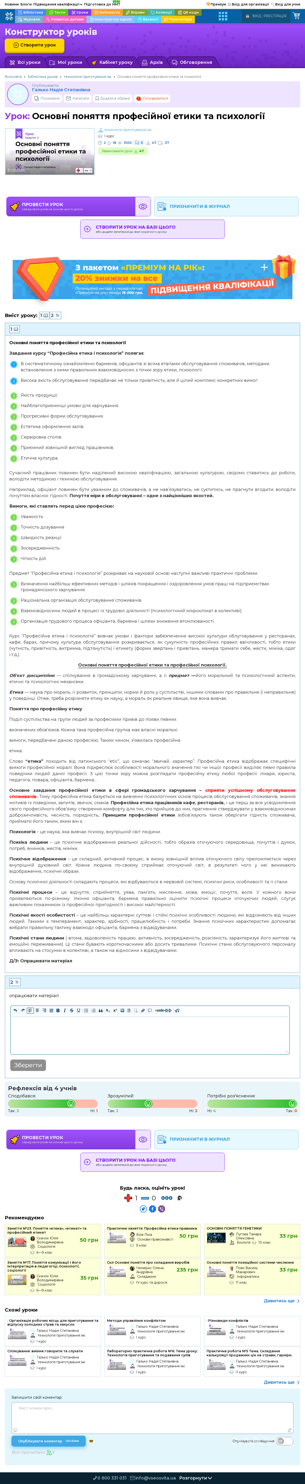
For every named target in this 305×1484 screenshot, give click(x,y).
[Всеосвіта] (9, 16)
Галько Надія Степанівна (61, 89)
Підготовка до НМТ (102, 3)
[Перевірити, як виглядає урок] (143, 206)
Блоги (26, 4)
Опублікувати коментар (48, 1441)
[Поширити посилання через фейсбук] (152, 1208)
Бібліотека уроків (43, 77)
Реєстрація (275, 16)
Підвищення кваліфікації (57, 4)
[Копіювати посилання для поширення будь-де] (143, 1208)
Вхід (256, 16)
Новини (12, 4)
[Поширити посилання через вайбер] (161, 1208)
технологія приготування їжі (87, 77)
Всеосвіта (13, 77)
